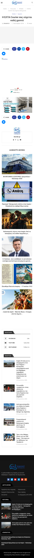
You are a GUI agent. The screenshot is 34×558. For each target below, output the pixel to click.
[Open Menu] (2, 3)
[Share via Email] (3, 53)
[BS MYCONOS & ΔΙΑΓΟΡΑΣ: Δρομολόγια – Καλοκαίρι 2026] (17, 164)
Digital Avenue (26, 555)
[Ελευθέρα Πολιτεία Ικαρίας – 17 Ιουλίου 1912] (17, 274)
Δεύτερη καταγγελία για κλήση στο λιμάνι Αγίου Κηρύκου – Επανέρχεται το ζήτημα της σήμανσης (23, 408)
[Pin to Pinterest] (28, 49)
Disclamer (4, 494)
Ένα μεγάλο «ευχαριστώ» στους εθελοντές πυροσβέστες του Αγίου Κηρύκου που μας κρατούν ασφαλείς (22, 391)
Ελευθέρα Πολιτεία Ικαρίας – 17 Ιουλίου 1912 (17, 286)
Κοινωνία (13, 9)
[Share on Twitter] (23, 49)
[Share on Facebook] (19, 49)
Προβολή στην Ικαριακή (8, 489)
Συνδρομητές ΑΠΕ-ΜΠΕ (25, 494)
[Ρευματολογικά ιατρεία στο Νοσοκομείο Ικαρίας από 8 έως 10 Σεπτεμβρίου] (9, 422)
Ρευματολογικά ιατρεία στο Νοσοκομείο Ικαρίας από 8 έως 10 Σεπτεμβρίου (22, 423)
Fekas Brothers (16, 555)
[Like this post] (14, 49)
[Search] (32, 3)
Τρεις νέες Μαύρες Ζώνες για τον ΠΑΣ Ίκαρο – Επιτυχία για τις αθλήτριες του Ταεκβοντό (22, 438)
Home (5, 9)
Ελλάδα (21, 9)
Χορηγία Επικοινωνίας (7, 492)
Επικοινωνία (21, 489)
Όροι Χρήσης (22, 492)
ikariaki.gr (7, 23)
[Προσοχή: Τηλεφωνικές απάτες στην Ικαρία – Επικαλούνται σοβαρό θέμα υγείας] (17, 191)
